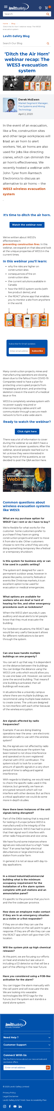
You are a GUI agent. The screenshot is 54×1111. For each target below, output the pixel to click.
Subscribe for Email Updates (22, 344)
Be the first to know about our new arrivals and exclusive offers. (25, 1060)
